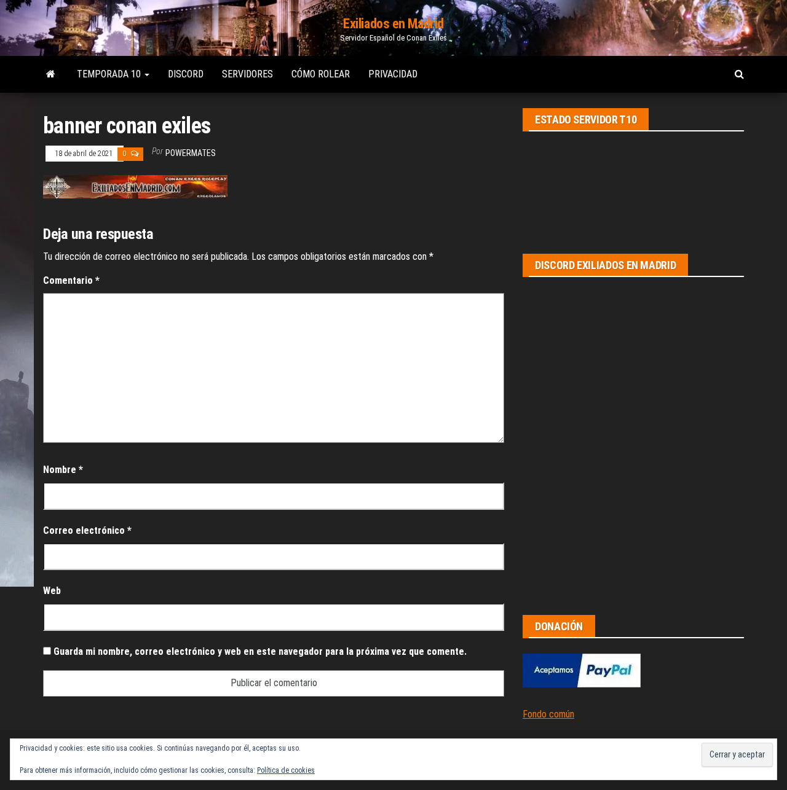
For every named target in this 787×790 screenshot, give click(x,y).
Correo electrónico (87, 530)
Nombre (63, 469)
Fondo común (548, 714)
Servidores (247, 74)
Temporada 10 (110, 74)
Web (52, 590)
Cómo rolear (320, 74)
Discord (186, 74)
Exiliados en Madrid (393, 23)
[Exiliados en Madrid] (51, 74)
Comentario (71, 280)
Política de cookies (286, 770)
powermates (190, 153)
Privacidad (392, 74)
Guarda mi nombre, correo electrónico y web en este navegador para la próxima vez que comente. (260, 651)
